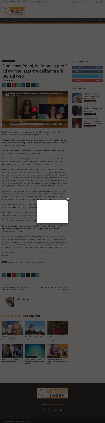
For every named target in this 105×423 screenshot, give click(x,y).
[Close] (68, 200)
